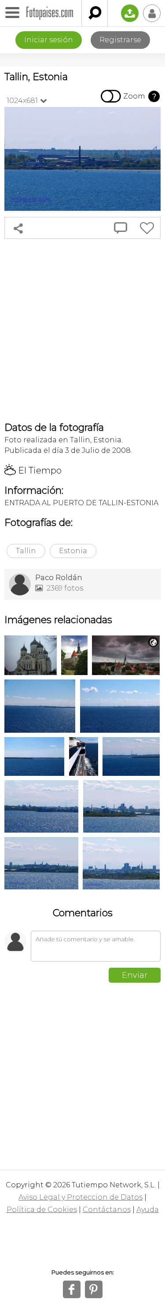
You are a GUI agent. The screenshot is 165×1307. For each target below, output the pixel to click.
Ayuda (147, 1209)
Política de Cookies (42, 1209)
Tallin (26, 551)
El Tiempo (33, 470)
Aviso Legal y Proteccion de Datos (80, 1197)
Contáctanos (107, 1209)
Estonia (73, 551)
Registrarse (120, 40)
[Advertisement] (82, 330)
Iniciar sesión (48, 40)
